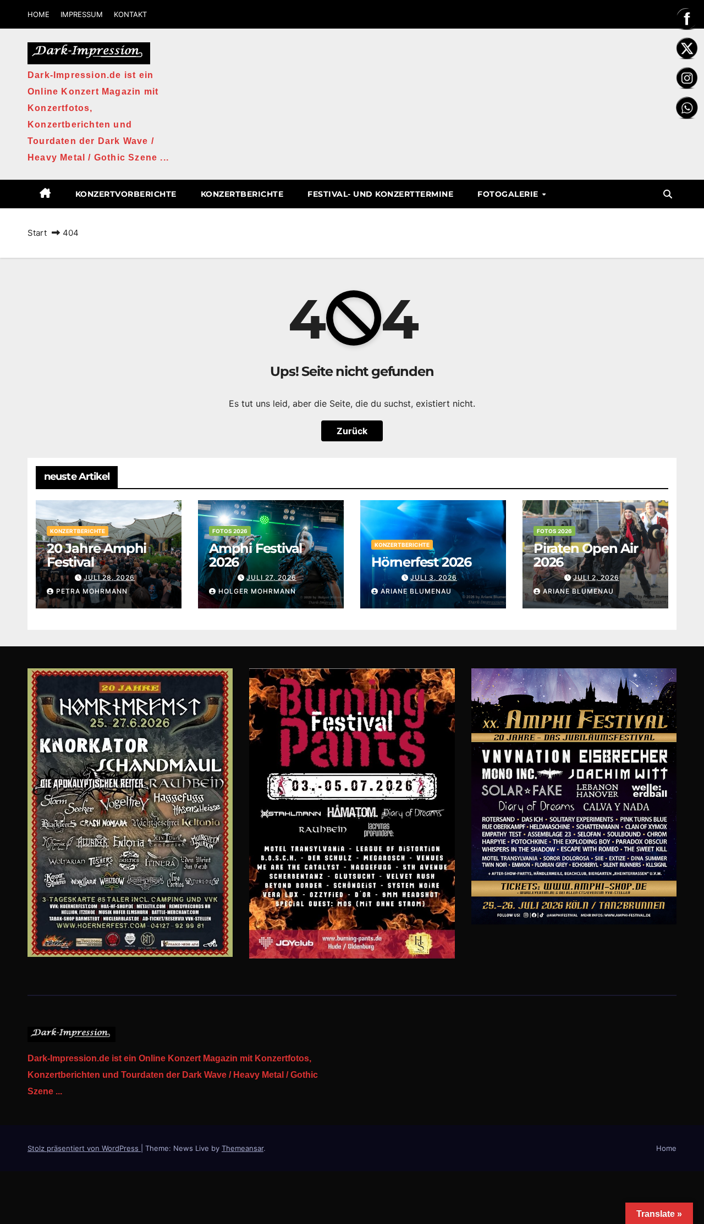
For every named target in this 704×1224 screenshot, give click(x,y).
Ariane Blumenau (416, 591)
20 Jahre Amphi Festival (96, 555)
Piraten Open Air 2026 (586, 555)
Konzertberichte (242, 194)
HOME (39, 14)
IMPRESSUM (82, 14)
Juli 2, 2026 (596, 577)
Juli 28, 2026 (109, 577)
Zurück (352, 430)
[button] (667, 194)
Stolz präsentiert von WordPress (84, 1148)
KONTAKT (130, 14)
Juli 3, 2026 (433, 577)
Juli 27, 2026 (271, 577)
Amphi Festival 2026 (255, 555)
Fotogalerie (509, 194)
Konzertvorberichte (126, 194)
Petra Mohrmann (92, 591)
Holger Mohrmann (257, 591)
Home (666, 1148)
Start (37, 233)
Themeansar (242, 1148)
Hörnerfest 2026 (421, 562)
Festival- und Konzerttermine (380, 194)
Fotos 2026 (230, 531)
